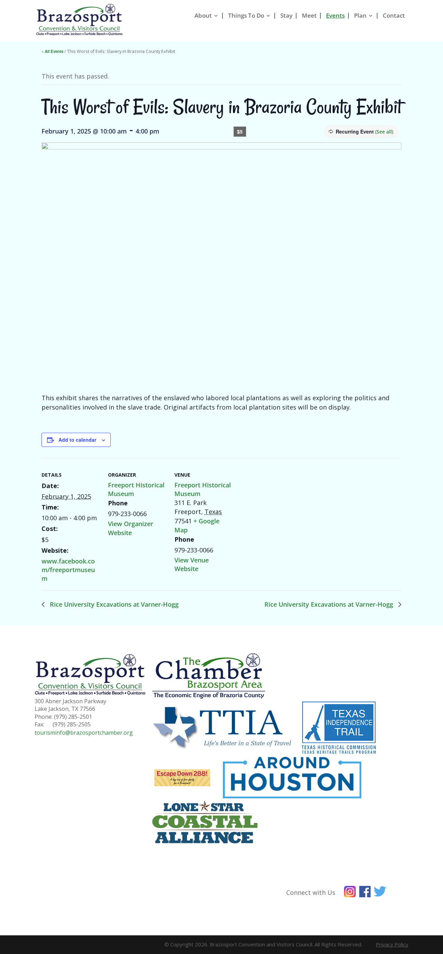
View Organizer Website (130, 528)
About (203, 15)
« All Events (52, 51)
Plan (360, 15)
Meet (309, 15)
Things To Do (246, 15)
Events (335, 15)
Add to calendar (77, 439)
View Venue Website (191, 564)
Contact (394, 15)
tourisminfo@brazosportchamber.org (84, 732)
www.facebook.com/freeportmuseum (68, 570)
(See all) (384, 131)
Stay (286, 15)
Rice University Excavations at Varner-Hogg (113, 604)
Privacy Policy (392, 944)
